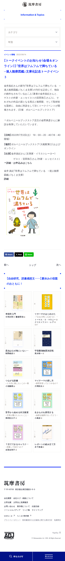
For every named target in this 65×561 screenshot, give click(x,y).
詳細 (6, 178)
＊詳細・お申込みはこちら (18, 162)
